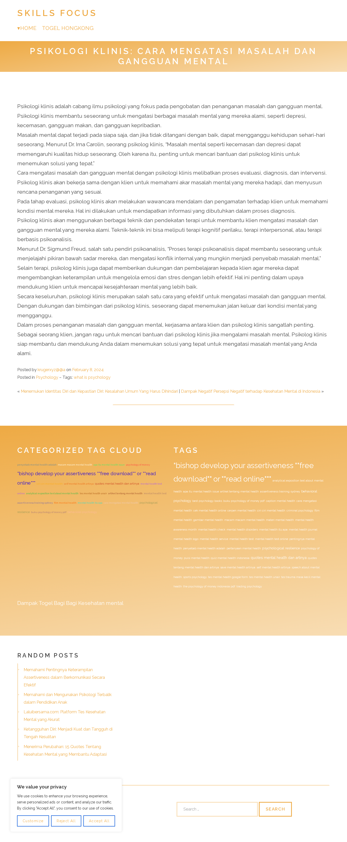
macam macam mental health (75, 464)
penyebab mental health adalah (37, 464)
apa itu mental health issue (109, 464)
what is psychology (92, 377)
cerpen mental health (241, 510)
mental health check (211, 529)
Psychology (47, 377)
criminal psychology (300, 510)
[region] (66, 805)
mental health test (155, 493)
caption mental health (280, 500)
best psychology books (207, 500)
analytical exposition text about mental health (52, 493)
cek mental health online (209, 510)
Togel (46, 603)
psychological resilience (281, 548)
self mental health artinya (79, 483)
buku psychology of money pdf (48, 512)
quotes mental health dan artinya (117, 483)
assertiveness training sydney (35, 502)
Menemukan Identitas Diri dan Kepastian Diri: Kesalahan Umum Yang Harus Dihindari (99, 391)
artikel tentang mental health (125, 493)
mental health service (214, 538)
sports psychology (195, 577)
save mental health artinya (237, 567)
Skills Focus (57, 13)
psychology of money (138, 464)
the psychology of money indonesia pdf (209, 586)
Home (28, 28)
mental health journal (303, 529)
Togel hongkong (68, 28)
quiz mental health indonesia (230, 557)
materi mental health (280, 519)
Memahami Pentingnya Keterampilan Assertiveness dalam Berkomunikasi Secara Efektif (64, 677)
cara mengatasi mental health (121, 502)
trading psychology (249, 586)
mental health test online (271, 538)
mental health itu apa (90, 502)
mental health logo (186, 538)
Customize (33, 821)
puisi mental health (197, 557)
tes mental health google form (228, 577)
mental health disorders (242, 529)
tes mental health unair (93, 493)
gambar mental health (208, 519)
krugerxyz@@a (51, 369)
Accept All (99, 821)
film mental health (65, 502)
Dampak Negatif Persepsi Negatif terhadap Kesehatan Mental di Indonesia (250, 391)
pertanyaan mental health (244, 548)
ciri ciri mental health (50, 483)
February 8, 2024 (88, 369)
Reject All (66, 821)
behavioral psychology (82, 512)
